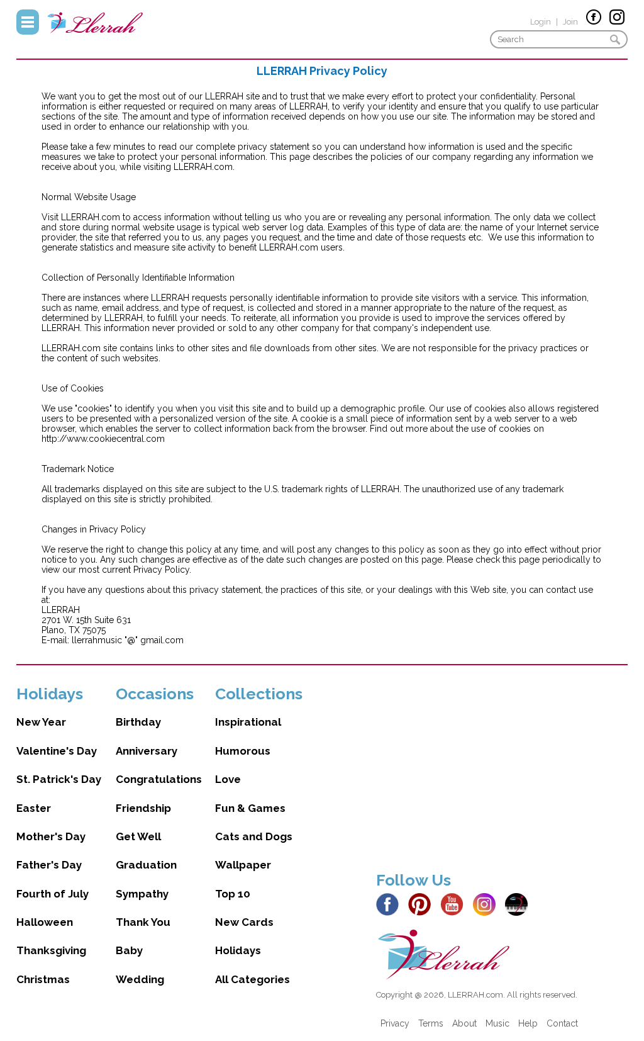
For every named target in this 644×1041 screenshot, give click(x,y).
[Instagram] (487, 903)
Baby (129, 950)
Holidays (238, 950)
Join (570, 21)
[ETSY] (520, 903)
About (464, 1023)
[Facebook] (391, 903)
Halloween (44, 922)
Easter (33, 808)
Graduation (146, 864)
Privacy (394, 1023)
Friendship (143, 808)
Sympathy (142, 893)
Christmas (43, 979)
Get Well (138, 836)
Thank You (143, 922)
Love (228, 779)
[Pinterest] (423, 903)
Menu (27, 22)
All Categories (252, 979)
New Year (41, 722)
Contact (562, 1023)
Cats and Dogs (253, 836)
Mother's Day (51, 836)
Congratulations (159, 779)
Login (540, 21)
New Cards (244, 922)
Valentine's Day (56, 751)
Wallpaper (243, 864)
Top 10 (232, 893)
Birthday (138, 722)
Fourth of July (52, 893)
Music (497, 1023)
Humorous (242, 751)
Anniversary (146, 751)
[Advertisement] (502, 772)
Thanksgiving (51, 950)
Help (528, 1023)
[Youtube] (455, 903)
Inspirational (248, 722)
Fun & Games (250, 808)
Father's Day (49, 864)
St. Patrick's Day (58, 779)
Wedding (140, 979)
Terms (430, 1023)
